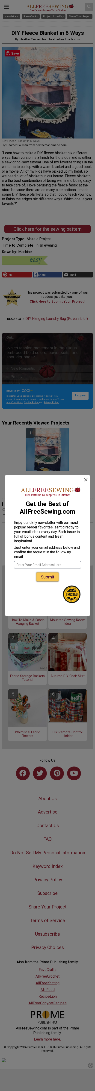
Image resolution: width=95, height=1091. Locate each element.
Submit (47, 577)
